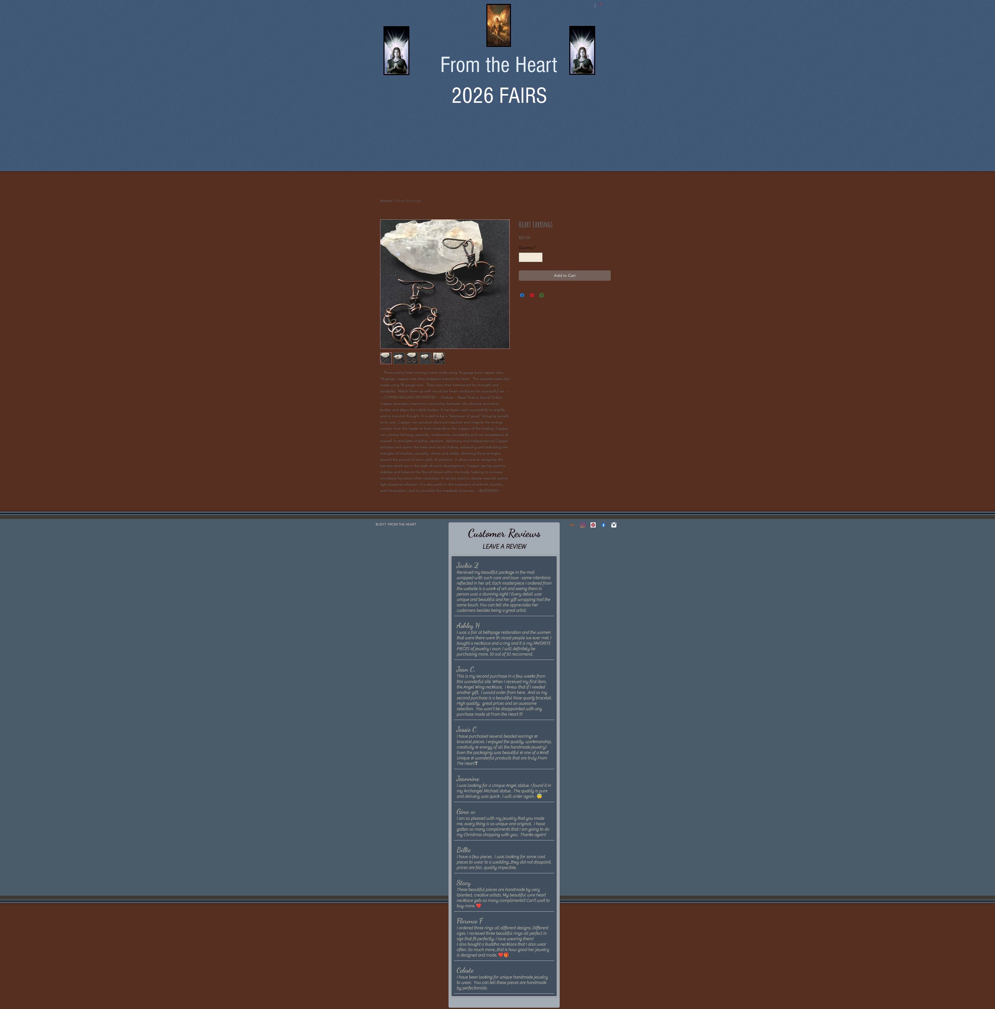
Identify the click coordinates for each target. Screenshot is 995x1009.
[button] (600, 4)
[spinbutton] (530, 257)
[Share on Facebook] (522, 295)
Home (386, 200)
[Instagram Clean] (613, 525)
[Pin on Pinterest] (532, 295)
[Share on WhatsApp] (542, 295)
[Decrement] (523, 257)
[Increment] (538, 257)
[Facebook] (603, 525)
